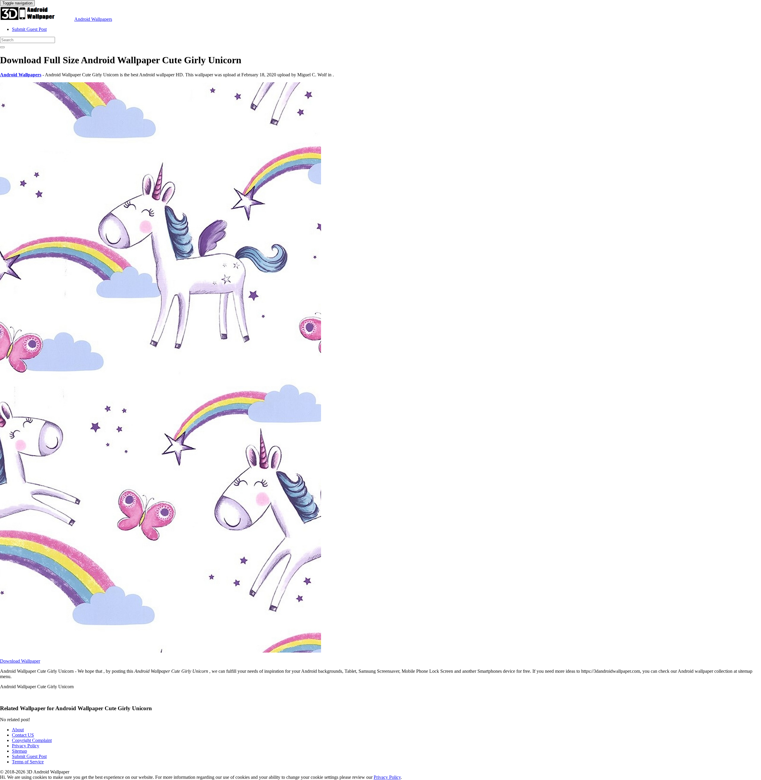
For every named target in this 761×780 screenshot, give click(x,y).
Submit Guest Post (29, 29)
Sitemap (19, 751)
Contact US (23, 735)
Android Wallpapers (93, 19)
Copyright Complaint (32, 740)
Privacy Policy (25, 745)
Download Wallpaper (20, 661)
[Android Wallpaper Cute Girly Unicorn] (160, 650)
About (18, 729)
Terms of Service (28, 761)
